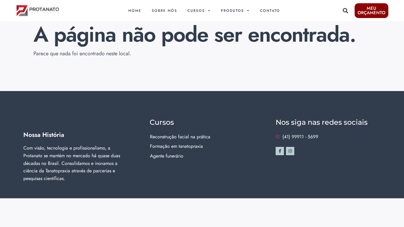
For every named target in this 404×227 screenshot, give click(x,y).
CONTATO (270, 10)
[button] (345, 11)
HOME (134, 10)
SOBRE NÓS (164, 10)
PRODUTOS (232, 10)
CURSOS (196, 10)
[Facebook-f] (280, 151)
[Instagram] (290, 151)
